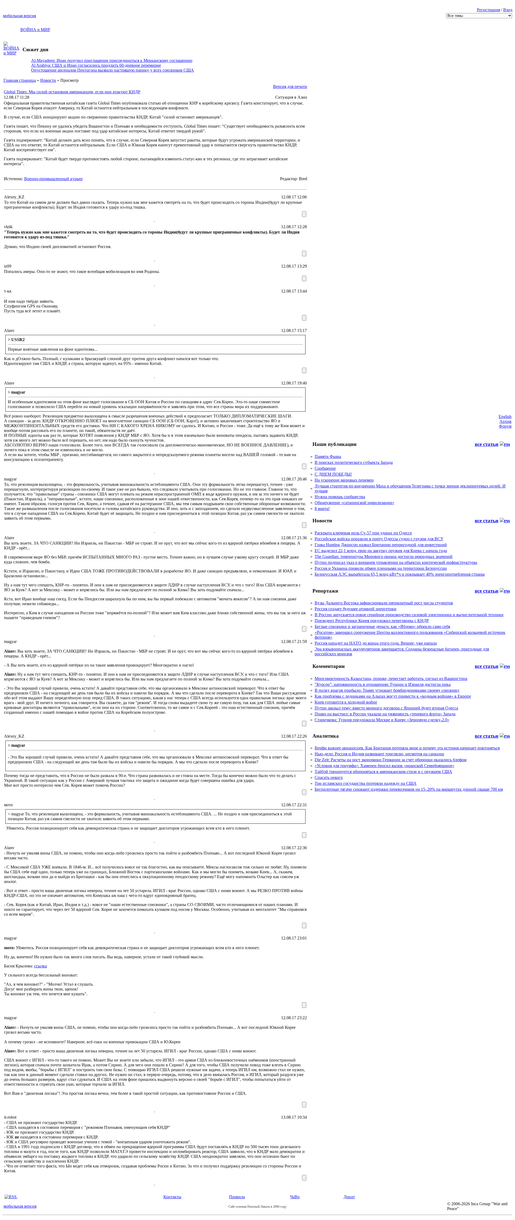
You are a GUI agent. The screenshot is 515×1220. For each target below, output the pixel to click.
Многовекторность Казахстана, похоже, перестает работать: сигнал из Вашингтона (391, 678)
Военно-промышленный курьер (53, 178)
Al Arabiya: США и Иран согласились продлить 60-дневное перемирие (96, 65)
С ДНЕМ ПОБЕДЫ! (333, 474)
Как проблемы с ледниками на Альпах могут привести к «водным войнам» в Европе (393, 696)
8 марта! (322, 508)
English (505, 416)
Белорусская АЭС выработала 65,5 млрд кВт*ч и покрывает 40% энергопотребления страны (400, 574)
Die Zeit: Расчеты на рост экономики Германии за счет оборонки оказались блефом (390, 759)
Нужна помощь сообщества (340, 496)
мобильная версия (19, 15)
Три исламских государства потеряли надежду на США (366, 783)
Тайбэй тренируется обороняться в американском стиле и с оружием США (383, 771)
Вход (507, 10)
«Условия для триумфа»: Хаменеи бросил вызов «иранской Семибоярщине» (384, 765)
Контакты (172, 1197)
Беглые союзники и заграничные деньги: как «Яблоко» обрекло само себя (382, 626)
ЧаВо (295, 1197)
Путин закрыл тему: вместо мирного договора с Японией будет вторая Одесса (386, 708)
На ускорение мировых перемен (344, 480)
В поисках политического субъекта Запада (354, 462)
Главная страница (19, 80)
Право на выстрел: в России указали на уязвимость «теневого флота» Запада (385, 714)
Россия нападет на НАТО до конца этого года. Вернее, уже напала (376, 643)
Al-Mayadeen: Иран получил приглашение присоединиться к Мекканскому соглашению (111, 60)
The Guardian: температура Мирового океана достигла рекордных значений (384, 556)
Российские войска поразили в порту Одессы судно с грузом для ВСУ (379, 539)
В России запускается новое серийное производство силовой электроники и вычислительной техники (409, 614)
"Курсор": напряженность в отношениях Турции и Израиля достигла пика (383, 684)
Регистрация (488, 10)
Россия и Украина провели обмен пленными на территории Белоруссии (381, 568)
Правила (237, 1197)
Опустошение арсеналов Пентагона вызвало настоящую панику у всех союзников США (112, 70)
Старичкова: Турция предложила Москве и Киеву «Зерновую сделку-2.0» (382, 720)
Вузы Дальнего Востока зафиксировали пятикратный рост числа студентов (384, 603)
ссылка (40, 966)
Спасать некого (329, 777)
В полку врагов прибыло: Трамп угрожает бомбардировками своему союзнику (387, 690)
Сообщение (325, 468)
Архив (505, 421)
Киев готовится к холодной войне (346, 702)
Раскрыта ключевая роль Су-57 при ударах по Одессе (363, 533)
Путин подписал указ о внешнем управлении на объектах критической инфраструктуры (396, 562)
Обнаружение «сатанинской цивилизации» (354, 502)
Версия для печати (290, 86)
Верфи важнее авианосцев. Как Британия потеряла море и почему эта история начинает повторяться (407, 748)
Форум (505, 426)
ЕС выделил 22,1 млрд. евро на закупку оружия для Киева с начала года (381, 550)
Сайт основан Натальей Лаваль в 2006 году (257, 1206)
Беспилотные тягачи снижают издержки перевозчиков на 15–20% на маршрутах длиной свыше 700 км (409, 789)
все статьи (486, 444)
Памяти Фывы (328, 456)
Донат (349, 1197)
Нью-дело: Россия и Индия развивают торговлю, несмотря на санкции (379, 754)
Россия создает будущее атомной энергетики (355, 609)
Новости (48, 80)
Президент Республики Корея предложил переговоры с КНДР (372, 620)
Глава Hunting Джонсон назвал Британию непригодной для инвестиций (381, 544)
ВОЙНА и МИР (35, 29)
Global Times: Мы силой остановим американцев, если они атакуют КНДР (72, 92)
